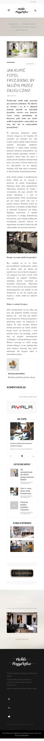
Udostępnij (30, 64)
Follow (33, 2)
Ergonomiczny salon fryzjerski (22, 636)
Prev (10, 456)
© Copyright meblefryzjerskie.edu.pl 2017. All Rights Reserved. (22, 734)
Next (33, 456)
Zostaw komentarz (28, 397)
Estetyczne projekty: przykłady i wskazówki (24, 506)
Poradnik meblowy (29, 24)
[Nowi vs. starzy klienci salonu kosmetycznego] (22, 431)
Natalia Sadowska (16, 374)
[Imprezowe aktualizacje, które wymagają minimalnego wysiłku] (16, 533)
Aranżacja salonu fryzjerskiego (21, 449)
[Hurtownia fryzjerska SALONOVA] (22, 573)
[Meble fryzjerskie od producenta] (22, 407)
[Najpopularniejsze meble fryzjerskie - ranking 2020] (16, 547)
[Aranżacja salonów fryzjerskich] (28, 533)
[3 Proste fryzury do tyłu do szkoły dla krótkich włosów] (28, 547)
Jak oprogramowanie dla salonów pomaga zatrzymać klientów (27, 474)
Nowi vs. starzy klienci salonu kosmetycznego (21, 445)
